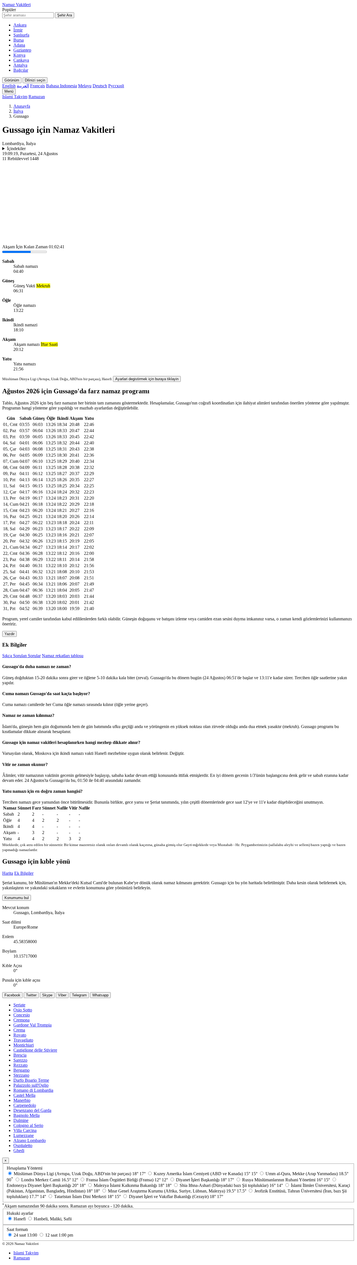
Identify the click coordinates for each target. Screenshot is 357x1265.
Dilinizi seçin (35, 80)
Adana (19, 45)
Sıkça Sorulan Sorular (21, 655)
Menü (8, 91)
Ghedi (18, 1150)
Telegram (79, 995)
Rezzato (20, 1065)
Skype (47, 995)
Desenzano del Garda (32, 1110)
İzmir (18, 30)
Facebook (12, 995)
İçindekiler (16, 148)
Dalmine (20, 1120)
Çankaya (21, 60)
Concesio (21, 1015)
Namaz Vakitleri (16, 4)
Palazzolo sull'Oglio (31, 1085)
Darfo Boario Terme (31, 1080)
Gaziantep (22, 50)
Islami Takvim (14, 96)
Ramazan (36, 96)
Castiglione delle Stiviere (35, 1050)
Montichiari (23, 1045)
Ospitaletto (22, 1145)
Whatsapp (100, 995)
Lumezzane (23, 1135)
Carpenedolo (24, 1105)
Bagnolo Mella (26, 1115)
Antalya (20, 65)
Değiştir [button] (176, 753)
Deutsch (100, 85)
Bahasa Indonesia (61, 85)
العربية (23, 85)
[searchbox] (28, 15)
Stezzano (21, 1075)
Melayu (84, 85)
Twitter (31, 995)
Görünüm (11, 80)
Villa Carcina (25, 1130)
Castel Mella (24, 1095)
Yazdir (9, 634)
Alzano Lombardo (29, 1140)
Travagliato (23, 1040)
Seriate (19, 1005)
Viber (62, 995)
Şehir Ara (64, 15)
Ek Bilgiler (23, 873)
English (9, 85)
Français (37, 85)
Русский (116, 85)
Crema (19, 1030)
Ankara (19, 25)
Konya (19, 55)
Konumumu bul (16, 898)
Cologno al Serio (28, 1125)
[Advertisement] (178, 203)
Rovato (19, 1035)
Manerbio (21, 1100)
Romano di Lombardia (33, 1090)
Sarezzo (20, 1060)
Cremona (21, 1020)
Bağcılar (20, 70)
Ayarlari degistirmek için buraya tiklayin (146, 379)
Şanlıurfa (21, 35)
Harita (7, 873)
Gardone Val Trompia (32, 1025)
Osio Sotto (22, 1010)
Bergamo (21, 1070)
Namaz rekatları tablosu (62, 655)
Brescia (19, 1055)
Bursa (18, 40)
